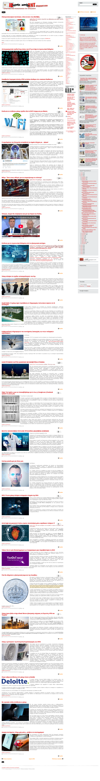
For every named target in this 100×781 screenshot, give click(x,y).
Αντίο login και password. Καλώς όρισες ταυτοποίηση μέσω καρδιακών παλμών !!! (28, 523)
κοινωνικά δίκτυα (69, 49)
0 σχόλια (61, 46)
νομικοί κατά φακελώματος (71, 52)
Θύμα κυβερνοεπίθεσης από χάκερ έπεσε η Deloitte (18, 677)
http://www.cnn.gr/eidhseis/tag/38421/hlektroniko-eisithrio (41, 259)
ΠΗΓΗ (3, 42)
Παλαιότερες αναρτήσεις (57, 758)
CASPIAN (67, 68)
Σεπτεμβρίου (84, 233)
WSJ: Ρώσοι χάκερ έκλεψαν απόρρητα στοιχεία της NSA (89, 214)
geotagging (68, 73)
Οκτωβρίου (84, 179)
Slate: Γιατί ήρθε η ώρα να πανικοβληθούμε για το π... (87, 208)
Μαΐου (83, 238)
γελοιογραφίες (68, 23)
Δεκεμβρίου (84, 177)
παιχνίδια (67, 57)
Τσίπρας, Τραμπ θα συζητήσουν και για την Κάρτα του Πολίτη (21, 214)
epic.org (68, 116)
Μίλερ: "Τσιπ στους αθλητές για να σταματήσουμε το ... (88, 193)
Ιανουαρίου (84, 243)
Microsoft (67, 77)
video (67, 82)
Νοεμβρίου (84, 178)
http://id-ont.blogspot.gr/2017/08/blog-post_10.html (40, 248)
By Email (94, 11)
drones (67, 71)
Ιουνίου (83, 237)
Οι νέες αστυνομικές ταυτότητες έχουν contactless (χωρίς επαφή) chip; (91, 98)
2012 (82, 250)
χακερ (67, 66)
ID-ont (34, 19)
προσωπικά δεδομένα (70, 60)
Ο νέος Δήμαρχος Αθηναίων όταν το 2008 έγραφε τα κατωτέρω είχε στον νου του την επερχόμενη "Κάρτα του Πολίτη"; (91, 160)
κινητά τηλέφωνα (69, 48)
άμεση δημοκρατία (69, 18)
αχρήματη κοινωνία (69, 22)
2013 (82, 249)
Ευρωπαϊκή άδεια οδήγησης (71, 30)
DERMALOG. (47, 38)
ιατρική (67, 38)
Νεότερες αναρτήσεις (7, 758)
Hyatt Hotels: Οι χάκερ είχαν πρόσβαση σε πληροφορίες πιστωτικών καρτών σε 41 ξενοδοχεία (28, 303)
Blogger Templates (24, 768)
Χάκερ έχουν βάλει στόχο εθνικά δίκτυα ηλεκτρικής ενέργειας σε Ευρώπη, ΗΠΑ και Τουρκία (28, 614)
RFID (67, 80)
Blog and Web (32, 768)
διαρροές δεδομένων (69, 24)
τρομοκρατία (68, 63)
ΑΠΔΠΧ (67, 20)
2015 (82, 246)
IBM (66, 76)
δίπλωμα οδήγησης (69, 27)
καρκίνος (67, 42)
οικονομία (67, 54)
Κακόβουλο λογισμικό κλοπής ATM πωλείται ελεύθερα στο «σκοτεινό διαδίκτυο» (27, 79)
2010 (82, 253)
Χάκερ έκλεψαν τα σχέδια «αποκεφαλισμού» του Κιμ (87, 199)
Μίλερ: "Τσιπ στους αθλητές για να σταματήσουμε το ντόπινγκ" (22, 177)
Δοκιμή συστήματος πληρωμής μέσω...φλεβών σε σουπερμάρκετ (23, 732)
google (67, 74)
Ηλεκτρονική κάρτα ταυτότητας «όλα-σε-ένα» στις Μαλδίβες (21, 17)
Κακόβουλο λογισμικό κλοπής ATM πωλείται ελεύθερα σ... (88, 186)
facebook (67, 72)
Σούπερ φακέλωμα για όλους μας (88, 212)
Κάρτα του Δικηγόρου (70, 44)
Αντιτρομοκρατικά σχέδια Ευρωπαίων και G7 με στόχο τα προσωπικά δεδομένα (27, 49)
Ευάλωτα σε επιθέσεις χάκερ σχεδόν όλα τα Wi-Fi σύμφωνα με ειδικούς (24, 111)
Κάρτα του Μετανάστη (70, 45)
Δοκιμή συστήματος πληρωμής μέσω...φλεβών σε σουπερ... (87, 231)
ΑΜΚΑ (67, 19)
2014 (82, 248)
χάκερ (67, 67)
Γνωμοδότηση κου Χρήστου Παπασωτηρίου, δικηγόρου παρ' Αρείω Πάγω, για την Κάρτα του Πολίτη (91, 107)
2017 (82, 175)
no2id (67, 78)
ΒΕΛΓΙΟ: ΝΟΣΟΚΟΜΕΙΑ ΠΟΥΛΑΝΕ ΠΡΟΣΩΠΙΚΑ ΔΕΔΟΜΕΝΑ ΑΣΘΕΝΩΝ (89, 211)
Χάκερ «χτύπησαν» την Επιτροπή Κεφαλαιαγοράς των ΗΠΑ (88, 226)
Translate (88, 286)
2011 (82, 252)
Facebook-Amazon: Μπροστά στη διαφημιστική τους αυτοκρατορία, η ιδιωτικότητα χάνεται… (90, 126)
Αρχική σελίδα (32, 758)
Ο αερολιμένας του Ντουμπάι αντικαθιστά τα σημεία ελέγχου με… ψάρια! (25, 142)
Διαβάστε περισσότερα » (6, 72)
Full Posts (82, 11)
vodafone (67, 83)
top (3, 762)
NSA (66, 79)
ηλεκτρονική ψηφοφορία (70, 37)
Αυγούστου (84, 234)
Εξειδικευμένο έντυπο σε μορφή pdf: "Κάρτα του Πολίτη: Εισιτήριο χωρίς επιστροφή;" (91, 151)
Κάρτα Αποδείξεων (69, 43)
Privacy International (71, 120)
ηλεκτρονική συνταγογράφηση (69, 36)
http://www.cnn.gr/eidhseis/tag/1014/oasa (44, 260)
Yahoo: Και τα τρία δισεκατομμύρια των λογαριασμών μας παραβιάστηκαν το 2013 (28, 550)
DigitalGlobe (68, 69)
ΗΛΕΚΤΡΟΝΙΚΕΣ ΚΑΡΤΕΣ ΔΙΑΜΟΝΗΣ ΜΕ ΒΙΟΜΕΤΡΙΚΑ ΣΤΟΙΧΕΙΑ (89, 206)
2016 (82, 245)
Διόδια (67, 25)
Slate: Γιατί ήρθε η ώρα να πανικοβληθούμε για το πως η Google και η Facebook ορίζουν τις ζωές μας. (27, 393)
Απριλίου (83, 239)
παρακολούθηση (69, 58)
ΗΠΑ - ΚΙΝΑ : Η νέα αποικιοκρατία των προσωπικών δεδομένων (91, 134)
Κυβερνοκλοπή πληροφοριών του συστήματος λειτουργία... (88, 204)
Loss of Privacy (70, 118)
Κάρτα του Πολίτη (69, 47)
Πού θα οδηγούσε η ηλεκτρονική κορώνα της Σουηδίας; (19, 575)
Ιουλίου (83, 235)
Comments (87, 11)
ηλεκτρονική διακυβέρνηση (71, 32)
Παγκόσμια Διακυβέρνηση (70, 55)
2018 (82, 174)
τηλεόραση (68, 62)
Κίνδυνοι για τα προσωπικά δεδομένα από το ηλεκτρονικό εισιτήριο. (24, 243)
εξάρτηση (67, 29)
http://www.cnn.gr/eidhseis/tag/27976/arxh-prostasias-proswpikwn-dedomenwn (45, 257)
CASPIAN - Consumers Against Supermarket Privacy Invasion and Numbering (71, 104)
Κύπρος (67, 50)
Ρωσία (67, 61)
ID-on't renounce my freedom (13, 767)
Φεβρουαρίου (84, 242)
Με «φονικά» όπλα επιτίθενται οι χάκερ (89, 229)
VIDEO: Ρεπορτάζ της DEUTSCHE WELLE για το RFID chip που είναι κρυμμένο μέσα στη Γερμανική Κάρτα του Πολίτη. (91, 116)
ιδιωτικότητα (68, 39)
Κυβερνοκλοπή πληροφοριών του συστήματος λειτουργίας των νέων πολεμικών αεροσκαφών (28, 332)
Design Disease (9, 768)
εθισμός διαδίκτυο (69, 28)
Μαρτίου (83, 240)
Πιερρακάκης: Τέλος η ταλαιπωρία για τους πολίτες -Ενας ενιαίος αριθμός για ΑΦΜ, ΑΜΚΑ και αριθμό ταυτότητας (88, 79)
